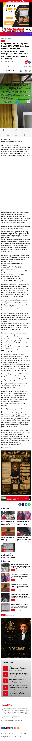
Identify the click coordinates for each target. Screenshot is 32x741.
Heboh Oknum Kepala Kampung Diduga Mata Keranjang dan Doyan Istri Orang (18, 686)
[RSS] (17, 728)
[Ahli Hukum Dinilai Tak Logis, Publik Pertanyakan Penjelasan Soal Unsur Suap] (8, 531)
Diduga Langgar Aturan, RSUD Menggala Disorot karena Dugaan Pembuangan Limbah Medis (8, 523)
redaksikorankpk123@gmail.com (13, 720)
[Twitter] (22, 504)
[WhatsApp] (29, 504)
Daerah (4, 550)
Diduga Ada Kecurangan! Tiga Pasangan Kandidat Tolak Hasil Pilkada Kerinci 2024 (17, 667)
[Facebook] (19, 504)
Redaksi (3, 734)
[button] (30, 30)
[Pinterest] (8, 728)
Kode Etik (10, 734)
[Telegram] (26, 504)
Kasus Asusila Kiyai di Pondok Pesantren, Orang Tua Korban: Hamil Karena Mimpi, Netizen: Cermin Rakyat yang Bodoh (23, 523)
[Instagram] (14, 728)
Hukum (3, 40)
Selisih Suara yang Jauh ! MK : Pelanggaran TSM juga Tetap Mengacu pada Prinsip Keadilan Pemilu (17, 680)
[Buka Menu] (27, 30)
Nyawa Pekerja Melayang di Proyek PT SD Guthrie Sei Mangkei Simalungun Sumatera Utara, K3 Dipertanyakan (19, 692)
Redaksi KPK (4, 61)
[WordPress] (11, 728)
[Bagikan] (29, 62)
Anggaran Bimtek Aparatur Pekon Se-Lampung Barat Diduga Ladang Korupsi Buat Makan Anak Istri (18, 674)
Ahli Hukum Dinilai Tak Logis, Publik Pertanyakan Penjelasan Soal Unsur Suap (8, 539)
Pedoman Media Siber (21, 734)
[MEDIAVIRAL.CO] (12, 29)
